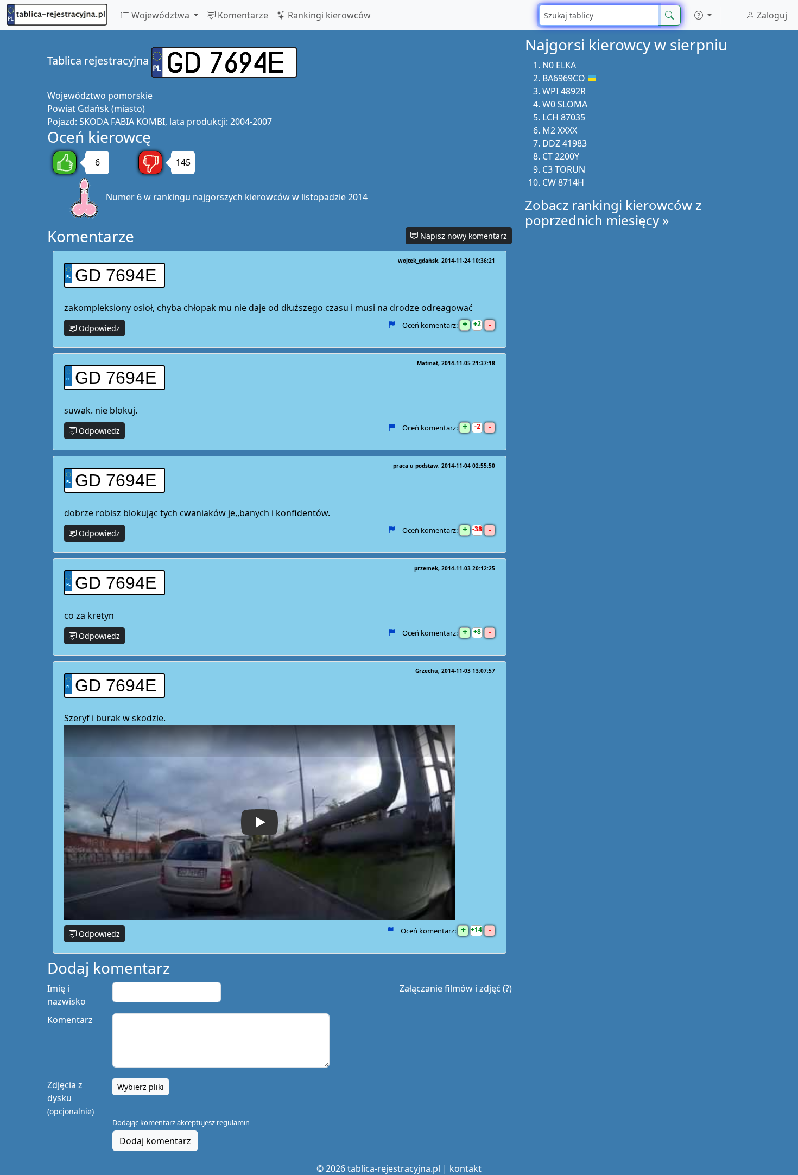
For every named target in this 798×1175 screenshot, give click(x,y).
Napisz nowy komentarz (462, 236)
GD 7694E (115, 275)
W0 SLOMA (564, 104)
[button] (703, 15)
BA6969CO (563, 78)
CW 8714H (563, 182)
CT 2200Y (560, 156)
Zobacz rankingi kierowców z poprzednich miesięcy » (613, 213)
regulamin (233, 1122)
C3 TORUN (563, 169)
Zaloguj (771, 15)
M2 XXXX (559, 130)
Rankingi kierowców (328, 15)
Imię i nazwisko (66, 994)
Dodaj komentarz (155, 1141)
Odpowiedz (98, 328)
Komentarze (242, 15)
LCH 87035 (563, 117)
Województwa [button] (160, 15)
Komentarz (70, 1020)
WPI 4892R (564, 91)
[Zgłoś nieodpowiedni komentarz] (391, 325)
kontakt (465, 1168)
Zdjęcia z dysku (70, 1097)
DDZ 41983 (564, 143)
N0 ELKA (559, 65)
